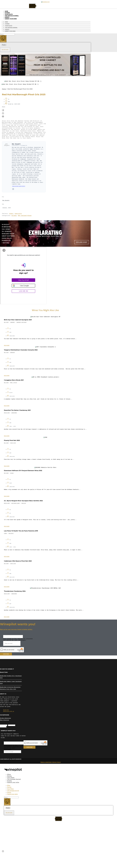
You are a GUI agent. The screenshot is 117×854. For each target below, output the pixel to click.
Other (11, 213)
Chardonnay (14, 412)
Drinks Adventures (5, 718)
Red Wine (6, 322)
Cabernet (12, 322)
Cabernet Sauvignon (21, 322)
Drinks (14, 215)
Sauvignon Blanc (15, 503)
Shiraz (12, 473)
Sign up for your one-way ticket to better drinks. (16, 629)
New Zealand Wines (24, 215)
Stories (7, 12)
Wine (6, 11)
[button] (24, 110)
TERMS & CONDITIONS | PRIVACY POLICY (50, 762)
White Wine (7, 412)
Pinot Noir (13, 443)
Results (4, 44)
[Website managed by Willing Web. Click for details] (2, 851)
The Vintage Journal (12, 15)
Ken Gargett (16, 144)
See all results (5, 49)
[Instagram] (13, 189)
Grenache (12, 352)
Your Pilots (9, 14)
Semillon (23, 503)
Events (7, 17)
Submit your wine (11, 18)
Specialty (18, 213)
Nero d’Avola (13, 382)
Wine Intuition (4, 720)
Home (4, 89)
